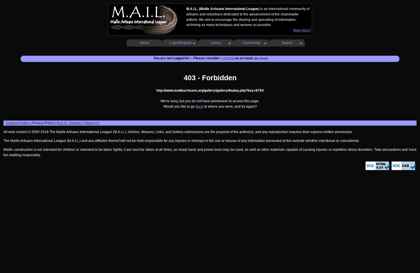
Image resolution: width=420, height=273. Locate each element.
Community (251, 43)
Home (144, 43)
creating (227, 58)
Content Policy (18, 123)
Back (199, 107)
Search (287, 43)
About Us (91, 123)
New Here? (302, 30)
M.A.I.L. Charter (69, 123)
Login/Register (180, 43)
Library (215, 43)
